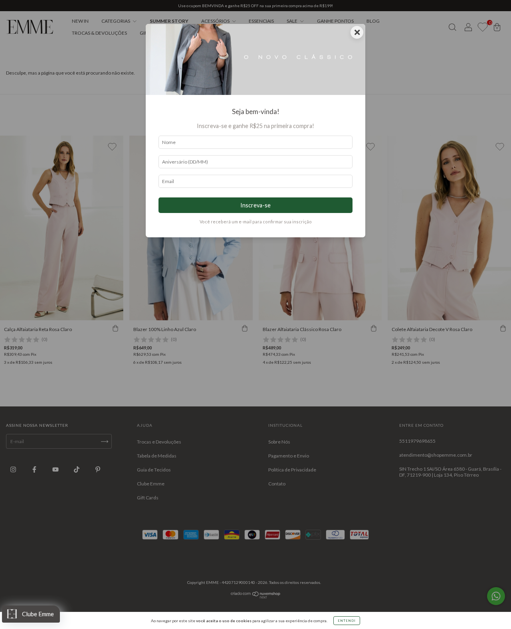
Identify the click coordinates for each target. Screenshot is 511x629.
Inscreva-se (255, 205)
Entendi (347, 621)
